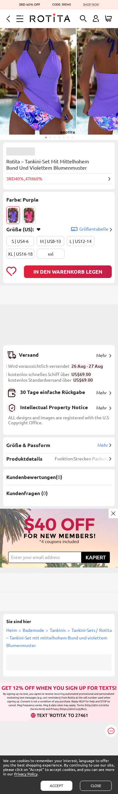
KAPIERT (96, 557)
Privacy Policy (25, 774)
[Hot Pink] (29, 215)
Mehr (101, 355)
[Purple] (13, 215)
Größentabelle (93, 229)
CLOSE (96, 786)
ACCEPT (56, 786)
